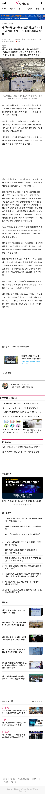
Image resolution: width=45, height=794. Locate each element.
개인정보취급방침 (24, 779)
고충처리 (35, 779)
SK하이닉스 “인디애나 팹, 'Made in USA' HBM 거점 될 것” (14, 623)
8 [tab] (30, 504)
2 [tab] (17, 504)
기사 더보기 (24, 385)
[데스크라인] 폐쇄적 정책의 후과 (23, 387)
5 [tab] (23, 504)
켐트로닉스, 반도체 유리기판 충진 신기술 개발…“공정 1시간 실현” (21, 551)
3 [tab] (19, 504)
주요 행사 (6, 474)
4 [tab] (21, 504)
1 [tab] (14, 504)
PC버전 (13, 782)
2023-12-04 (13, 42)
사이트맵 (5, 782)
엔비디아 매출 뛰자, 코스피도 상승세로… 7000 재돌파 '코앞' (14, 677)
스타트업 (8, 373)
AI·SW (4, 9)
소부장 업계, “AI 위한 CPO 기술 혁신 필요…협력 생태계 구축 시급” (23, 543)
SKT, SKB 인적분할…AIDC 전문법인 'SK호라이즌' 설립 (14, 650)
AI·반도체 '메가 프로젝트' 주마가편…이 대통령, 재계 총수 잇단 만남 (23, 583)
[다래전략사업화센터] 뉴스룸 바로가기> (30, 362)
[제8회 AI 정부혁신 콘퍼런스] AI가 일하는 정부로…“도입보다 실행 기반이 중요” (14, 665)
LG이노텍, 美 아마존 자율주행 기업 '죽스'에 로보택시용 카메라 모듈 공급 (23, 519)
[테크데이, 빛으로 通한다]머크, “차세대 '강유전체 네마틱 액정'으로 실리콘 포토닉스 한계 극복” (23, 575)
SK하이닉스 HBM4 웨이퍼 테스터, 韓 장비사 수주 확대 (23, 527)
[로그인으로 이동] (41, 3)
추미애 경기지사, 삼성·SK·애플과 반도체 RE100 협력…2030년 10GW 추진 (23, 559)
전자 (20, 9)
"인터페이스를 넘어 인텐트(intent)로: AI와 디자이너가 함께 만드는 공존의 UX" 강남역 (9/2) (22, 447)
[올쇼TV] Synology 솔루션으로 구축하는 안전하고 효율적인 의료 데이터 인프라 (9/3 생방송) (22, 452)
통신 (37, 9)
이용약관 (12, 779)
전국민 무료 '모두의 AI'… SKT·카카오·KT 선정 (14, 611)
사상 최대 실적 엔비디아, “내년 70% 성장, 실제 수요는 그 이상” (23, 567)
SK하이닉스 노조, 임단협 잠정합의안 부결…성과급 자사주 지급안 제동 (24, 591)
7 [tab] (28, 504)
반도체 (12, 9)
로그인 (5, 779)
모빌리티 (29, 9)
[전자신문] (22, 3)
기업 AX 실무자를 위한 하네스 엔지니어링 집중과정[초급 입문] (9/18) (21, 49)
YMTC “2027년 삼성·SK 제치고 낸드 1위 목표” (22, 534)
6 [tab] (25, 504)
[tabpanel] (22, 490)
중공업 (11, 23)
